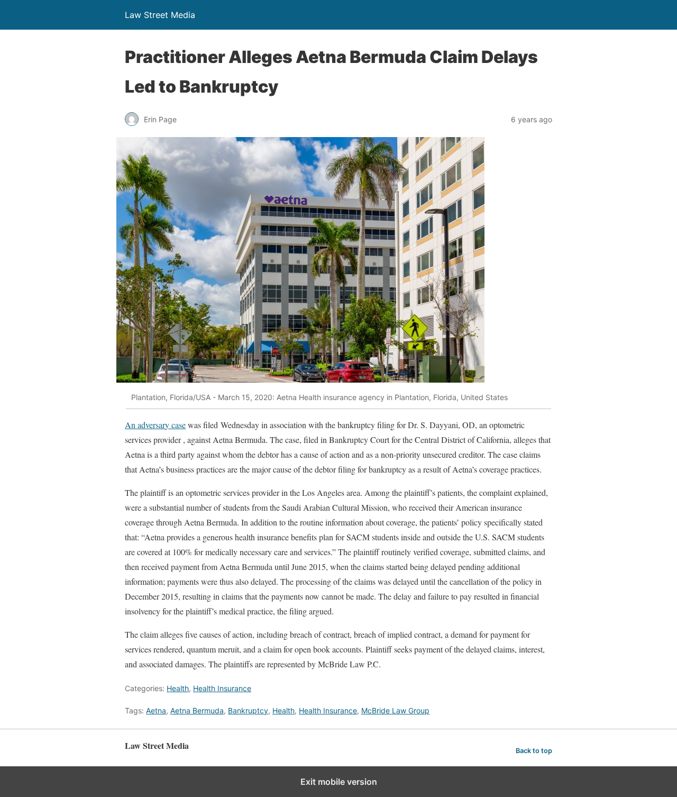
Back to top (534, 751)
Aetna (156, 710)
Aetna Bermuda (197, 710)
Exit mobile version (338, 781)
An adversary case (155, 424)
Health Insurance (222, 688)
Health (178, 688)
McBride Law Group (395, 710)
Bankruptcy (248, 710)
